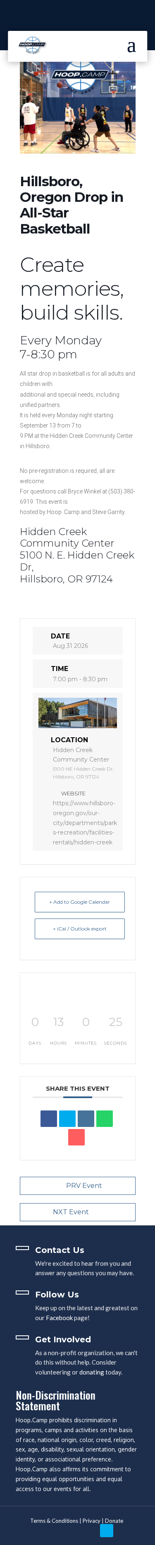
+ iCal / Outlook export (80, 929)
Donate (114, 1520)
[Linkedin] (86, 1118)
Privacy (91, 1520)
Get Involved (63, 1339)
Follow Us (57, 1295)
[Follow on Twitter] (106, 1530)
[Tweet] (67, 1118)
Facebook (59, 1317)
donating (91, 1372)
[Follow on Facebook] (124, 1530)
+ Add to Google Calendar (79, 902)
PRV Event (84, 1186)
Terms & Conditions (54, 1520)
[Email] (76, 1137)
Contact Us (59, 1250)
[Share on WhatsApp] (104, 1118)
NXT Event (71, 1212)
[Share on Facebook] (49, 1118)
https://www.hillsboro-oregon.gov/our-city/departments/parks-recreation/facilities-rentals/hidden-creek (85, 822)
